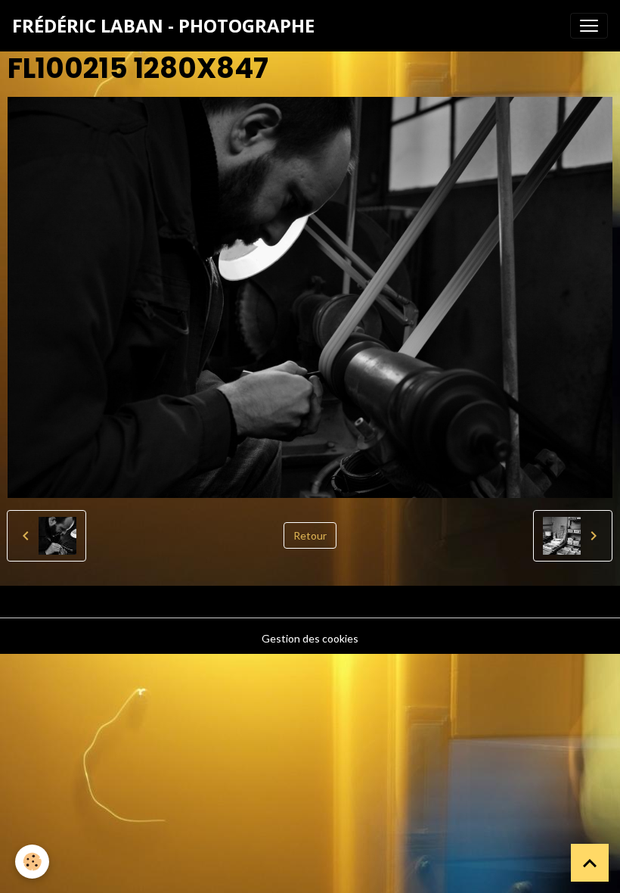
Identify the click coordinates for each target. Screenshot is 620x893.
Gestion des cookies (310, 638)
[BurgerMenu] (589, 26)
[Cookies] (32, 862)
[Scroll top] (590, 863)
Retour (310, 535)
